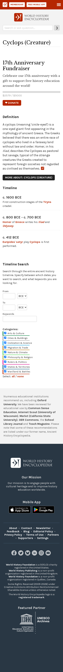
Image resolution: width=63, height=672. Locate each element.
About (13, 528)
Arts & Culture (16, 333)
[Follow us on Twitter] (21, 554)
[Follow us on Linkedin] (35, 554)
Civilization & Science (20, 342)
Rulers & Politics (17, 362)
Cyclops (35, 242)
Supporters (25, 538)
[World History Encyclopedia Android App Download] (43, 510)
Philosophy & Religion (20, 357)
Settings (42, 538)
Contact (26, 528)
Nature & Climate (17, 352)
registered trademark (31, 597)
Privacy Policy (13, 534)
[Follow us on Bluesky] (28, 554)
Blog (26, 531)
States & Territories (19, 366)
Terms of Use (35, 534)
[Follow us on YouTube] (49, 554)
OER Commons (29, 419)
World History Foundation (20, 564)
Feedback (13, 531)
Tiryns (47, 202)
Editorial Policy (43, 531)
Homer (7, 222)
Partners (53, 534)
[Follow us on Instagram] (42, 554)
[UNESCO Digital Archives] (31, 622)
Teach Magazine (39, 423)
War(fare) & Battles (19, 371)
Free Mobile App (36, 4)
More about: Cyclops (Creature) (28, 177)
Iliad (41, 222)
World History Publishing (23, 570)
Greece (19, 222)
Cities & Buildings (18, 338)
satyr (19, 242)
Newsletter (43, 528)
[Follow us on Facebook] (14, 554)
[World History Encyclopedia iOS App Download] (20, 510)
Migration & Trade (18, 347)
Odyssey (8, 225)
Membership (16, 4)
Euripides (9, 242)
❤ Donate (12, 102)
